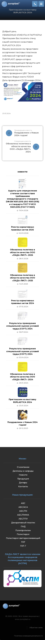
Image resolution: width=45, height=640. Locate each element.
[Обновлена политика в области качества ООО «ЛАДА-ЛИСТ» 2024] (22, 367)
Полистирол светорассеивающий (23, 538)
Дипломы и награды (23, 471)
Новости (23, 475)
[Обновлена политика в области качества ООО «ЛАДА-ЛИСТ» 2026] (22, 242)
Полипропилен (23, 530)
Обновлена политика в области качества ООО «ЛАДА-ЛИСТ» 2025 (22, 278)
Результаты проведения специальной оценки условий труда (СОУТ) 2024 (22, 326)
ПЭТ (23, 542)
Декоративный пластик (23, 523)
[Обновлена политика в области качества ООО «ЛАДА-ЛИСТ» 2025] (22, 268)
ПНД (23, 526)
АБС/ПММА (23, 515)
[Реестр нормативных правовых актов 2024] (22, 293)
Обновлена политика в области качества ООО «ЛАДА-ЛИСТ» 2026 (22, 252)
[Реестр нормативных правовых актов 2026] (22, 219)
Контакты (23, 486)
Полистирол (23, 534)
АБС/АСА (23, 507)
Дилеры (23, 482)
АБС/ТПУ (23, 519)
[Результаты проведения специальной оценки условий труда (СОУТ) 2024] (22, 316)
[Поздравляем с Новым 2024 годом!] (22, 415)
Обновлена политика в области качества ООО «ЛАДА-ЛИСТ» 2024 (22, 377)
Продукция (23, 479)
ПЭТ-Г (23, 546)
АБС (23, 503)
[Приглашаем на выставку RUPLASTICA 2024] (22, 392)
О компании (23, 467)
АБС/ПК (23, 511)
